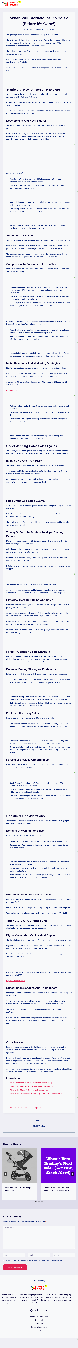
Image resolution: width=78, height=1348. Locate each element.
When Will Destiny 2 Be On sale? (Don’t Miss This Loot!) (32, 1108)
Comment (9, 1228)
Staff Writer (39, 1126)
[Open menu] (74, 3)
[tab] (35, 1201)
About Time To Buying (39, 1317)
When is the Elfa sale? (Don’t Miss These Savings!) (29, 1090)
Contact (39, 1330)
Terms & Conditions (39, 1327)
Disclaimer (39, 1323)
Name (7, 1255)
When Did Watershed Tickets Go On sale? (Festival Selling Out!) (35, 1086)
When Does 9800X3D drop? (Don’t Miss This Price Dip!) (31, 1083)
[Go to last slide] (5, 1174)
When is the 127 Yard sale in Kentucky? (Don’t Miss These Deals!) (36, 1093)
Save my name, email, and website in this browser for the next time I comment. (33, 1261)
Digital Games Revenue (15, 980)
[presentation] (19, 1165)
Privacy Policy (39, 1320)
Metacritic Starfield (14, 390)
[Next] (72, 1174)
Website (56, 1255)
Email (32, 1255)
